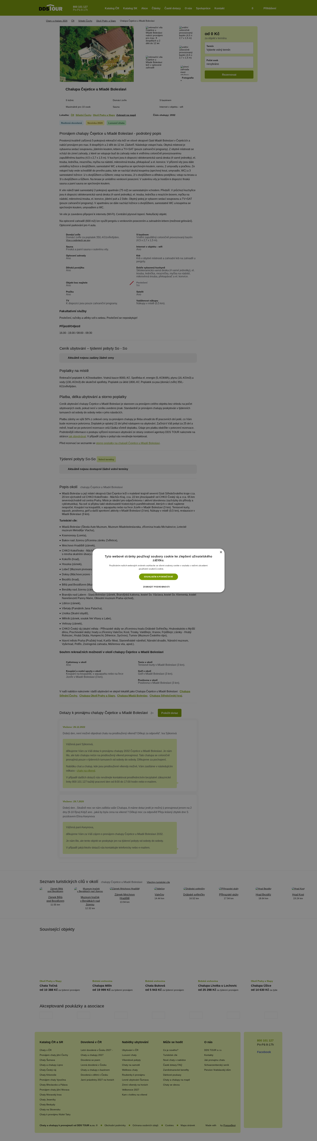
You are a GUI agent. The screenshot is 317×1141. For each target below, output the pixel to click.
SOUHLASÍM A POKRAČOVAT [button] (158, 576)
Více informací (171, 568)
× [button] (221, 552)
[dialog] (158, 570)
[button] (158, 585)
